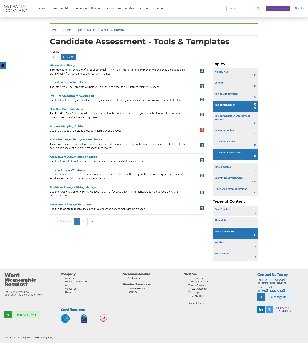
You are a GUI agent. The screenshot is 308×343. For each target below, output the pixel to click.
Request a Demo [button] (278, 8)
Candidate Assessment (113, 30)
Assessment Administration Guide (73, 156)
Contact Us (70, 288)
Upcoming (132, 292)
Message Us (278, 297)
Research (66, 30)
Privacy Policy (46, 337)
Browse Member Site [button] (120, 8)
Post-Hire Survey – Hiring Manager (73, 187)
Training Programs (197, 285)
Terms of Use (32, 337)
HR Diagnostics (196, 278)
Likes (67, 57)
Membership (61, 8)
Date (55, 57)
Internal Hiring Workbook (67, 170)
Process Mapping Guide (66, 126)
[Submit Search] (258, 8)
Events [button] (160, 8)
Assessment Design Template (70, 204)
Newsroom (70, 292)
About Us (70, 278)
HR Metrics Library (62, 65)
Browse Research (136, 288)
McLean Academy (197, 288)
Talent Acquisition (86, 30)
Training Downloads (198, 281)
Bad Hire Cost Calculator (67, 109)
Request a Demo (26, 315)
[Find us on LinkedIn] (261, 309)
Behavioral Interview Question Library (76, 139)
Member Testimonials (76, 281)
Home (42, 8)
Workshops (194, 292)
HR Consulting (195, 296)
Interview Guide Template (68, 82)
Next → (94, 221)
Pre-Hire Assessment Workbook (72, 96)
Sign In (299, 8)
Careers (69, 285)
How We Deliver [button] (86, 8)
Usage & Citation (196, 303)
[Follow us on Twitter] (269, 309)
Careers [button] (145, 8)
